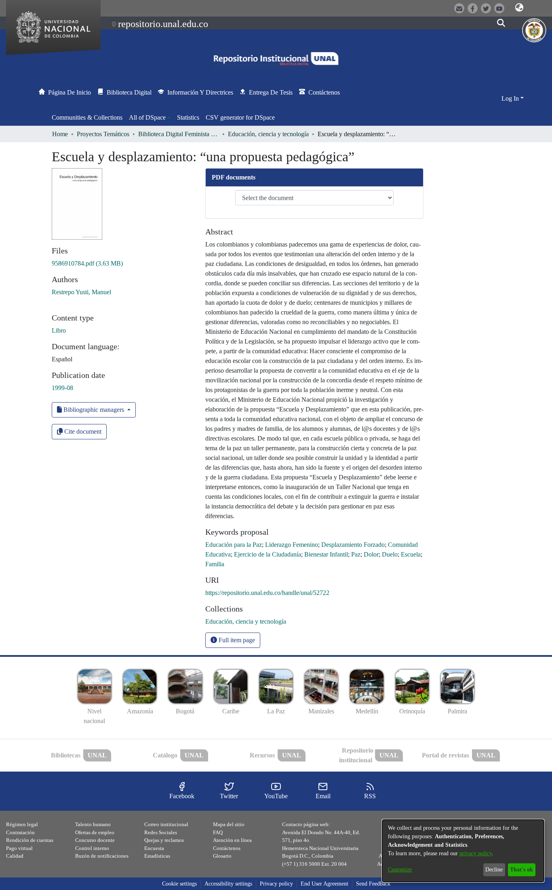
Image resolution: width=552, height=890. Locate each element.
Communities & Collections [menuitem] (87, 117)
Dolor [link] (371, 554)
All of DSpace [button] (147, 117)
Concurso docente (95, 840)
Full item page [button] (236, 640)
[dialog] (463, 851)
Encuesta (154, 848)
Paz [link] (355, 554)
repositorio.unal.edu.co (163, 24)
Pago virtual (19, 848)
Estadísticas (157, 856)
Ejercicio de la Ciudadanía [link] (267, 554)
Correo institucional (166, 824)
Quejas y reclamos (164, 840)
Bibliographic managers (94, 409)
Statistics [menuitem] (188, 117)
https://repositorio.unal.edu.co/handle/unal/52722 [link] (267, 592)
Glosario (222, 856)
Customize (400, 870)
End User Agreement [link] (324, 884)
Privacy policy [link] (276, 884)
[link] (87, 263)
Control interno (92, 848)
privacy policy (475, 853)
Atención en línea (232, 840)
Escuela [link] (411, 554)
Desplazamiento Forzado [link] (353, 544)
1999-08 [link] (62, 387)
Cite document (82, 431)
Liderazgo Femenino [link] (291, 544)
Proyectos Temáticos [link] (103, 134)
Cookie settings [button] (179, 884)
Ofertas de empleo (94, 832)
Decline (494, 870)
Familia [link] (214, 564)
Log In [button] (510, 98)
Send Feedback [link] (373, 884)
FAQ (218, 832)
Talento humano (93, 824)
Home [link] (60, 134)
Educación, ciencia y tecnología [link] (268, 134)
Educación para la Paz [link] (233, 544)
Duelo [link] (390, 554)
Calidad (14, 856)
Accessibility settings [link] (228, 884)
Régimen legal (22, 824)
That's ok (521, 870)
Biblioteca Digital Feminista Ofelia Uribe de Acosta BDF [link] (178, 134)
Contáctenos (226, 848)
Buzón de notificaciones (102, 856)
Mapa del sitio (228, 824)
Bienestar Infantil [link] (326, 554)
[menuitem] (150, 118)
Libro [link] (59, 330)
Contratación (20, 832)
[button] (519, 7)
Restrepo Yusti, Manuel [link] (81, 292)
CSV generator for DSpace (240, 117)
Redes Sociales (160, 832)
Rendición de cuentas (29, 840)
